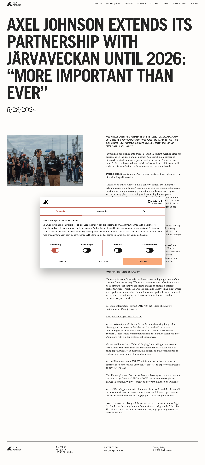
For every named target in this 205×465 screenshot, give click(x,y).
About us (98, 3)
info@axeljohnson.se (113, 450)
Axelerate (141, 3)
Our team (154, 3)
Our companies (113, 3)
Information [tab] (102, 211)
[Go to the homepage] (14, 4)
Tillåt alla (142, 261)
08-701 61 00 (111, 447)
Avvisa (62, 261)
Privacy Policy (159, 447)
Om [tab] (144, 211)
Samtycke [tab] (61, 211)
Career (166, 3)
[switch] (87, 250)
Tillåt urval (102, 261)
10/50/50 (128, 3)
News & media (179, 3)
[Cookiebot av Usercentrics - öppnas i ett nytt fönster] (150, 202)
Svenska (194, 3)
